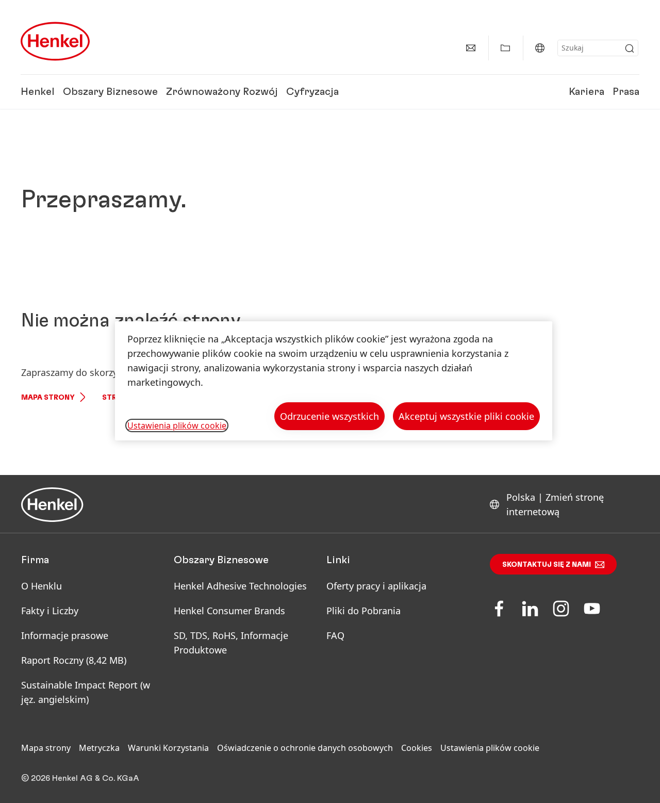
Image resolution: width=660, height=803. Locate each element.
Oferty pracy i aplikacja (376, 586)
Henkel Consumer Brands (229, 610)
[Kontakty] (470, 48)
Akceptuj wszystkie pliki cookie (466, 416)
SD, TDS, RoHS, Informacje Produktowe (231, 642)
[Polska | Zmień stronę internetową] (539, 48)
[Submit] (629, 48)
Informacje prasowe (64, 635)
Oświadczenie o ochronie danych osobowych (305, 747)
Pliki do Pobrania (363, 610)
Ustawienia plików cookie (489, 747)
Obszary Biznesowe (110, 91)
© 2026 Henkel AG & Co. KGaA (80, 778)
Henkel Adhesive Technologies (240, 586)
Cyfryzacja (312, 91)
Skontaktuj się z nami (546, 564)
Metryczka (99, 747)
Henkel (38, 91)
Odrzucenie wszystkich (329, 416)
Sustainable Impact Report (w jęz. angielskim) (85, 692)
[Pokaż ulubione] (505, 48)
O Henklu (41, 586)
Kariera (586, 91)
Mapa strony (48, 397)
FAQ (335, 635)
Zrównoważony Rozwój (222, 91)
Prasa (626, 91)
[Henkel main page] (55, 41)
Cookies (416, 747)
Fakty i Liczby (49, 610)
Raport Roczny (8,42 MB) (73, 660)
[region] (333, 380)
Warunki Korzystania (168, 747)
